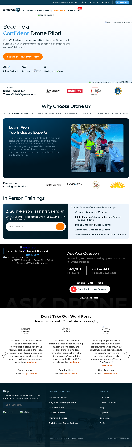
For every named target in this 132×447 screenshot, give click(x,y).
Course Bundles (57, 412)
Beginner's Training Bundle (62, 402)
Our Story (104, 397)
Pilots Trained (10, 71)
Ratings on (28, 71)
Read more (34, 362)
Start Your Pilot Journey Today (23, 57)
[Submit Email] (38, 405)
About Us (94, 2)
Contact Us (105, 418)
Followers (73, 272)
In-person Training (58, 397)
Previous (5, 355)
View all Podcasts (89, 298)
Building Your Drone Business (63, 423)
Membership (60, 10)
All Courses (28, 10)
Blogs (83, 2)
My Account (122, 2)
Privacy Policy (112, 439)
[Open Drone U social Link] (4, 438)
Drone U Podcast (108, 402)
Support (105, 2)
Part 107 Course (56, 407)
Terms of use (124, 439)
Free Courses (74, 10)
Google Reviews (29, 374)
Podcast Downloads (104, 272)
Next (127, 355)
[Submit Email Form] (60, 226)
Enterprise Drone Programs (64, 2)
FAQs (102, 423)
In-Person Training (43, 10)
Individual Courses (58, 418)
